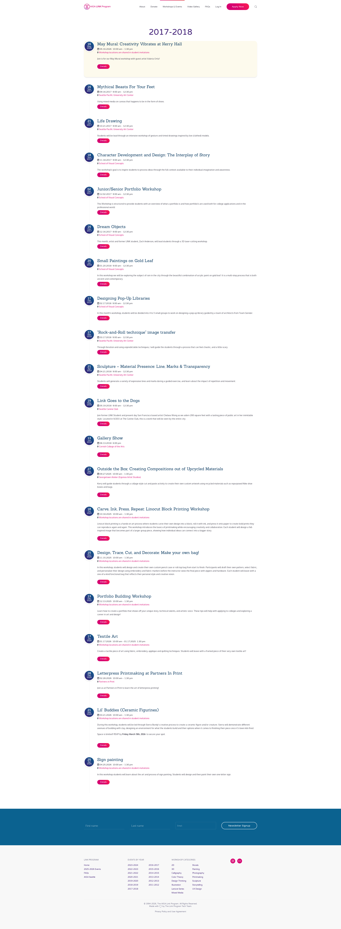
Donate (154, 6)
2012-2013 (154, 881)
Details (103, 66)
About (142, 6)
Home (86, 865)
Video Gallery (193, 6)
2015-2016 (154, 869)
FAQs (207, 6)
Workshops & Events (172, 6)
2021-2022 (133, 873)
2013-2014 (154, 877)
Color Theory (177, 877)
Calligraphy (177, 873)
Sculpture (196, 881)
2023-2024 (133, 865)
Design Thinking (179, 881)
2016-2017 (154, 865)
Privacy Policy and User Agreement (170, 911)
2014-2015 (154, 873)
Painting (196, 869)
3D (173, 869)
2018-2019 (133, 885)
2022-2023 (133, 869)
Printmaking (197, 877)
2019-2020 (133, 881)
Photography (198, 873)
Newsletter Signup (239, 825)
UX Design (197, 889)
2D (173, 865)
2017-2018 (133, 889)
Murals (195, 865)
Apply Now (238, 6)
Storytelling (197, 885)
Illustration (176, 885)
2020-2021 (133, 877)
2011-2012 (154, 885)
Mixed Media (177, 893)
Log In (218, 6)
